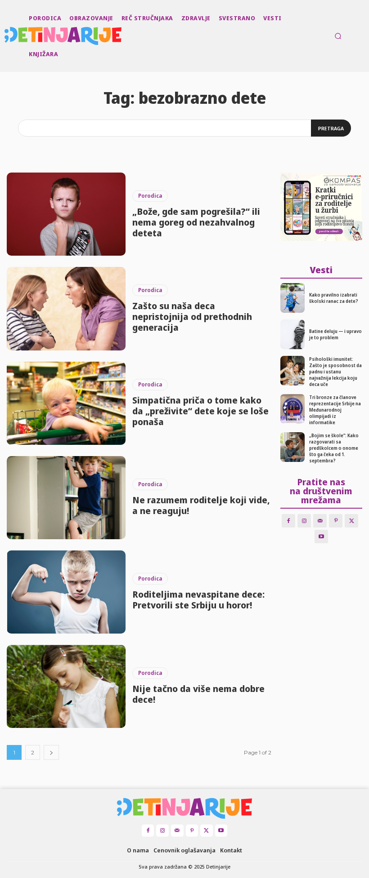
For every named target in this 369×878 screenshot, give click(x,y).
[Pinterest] (335, 521)
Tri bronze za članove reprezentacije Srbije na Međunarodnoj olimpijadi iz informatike (335, 410)
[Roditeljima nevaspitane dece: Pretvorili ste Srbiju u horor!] (66, 592)
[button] (338, 36)
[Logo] (5, 36)
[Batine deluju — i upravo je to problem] (292, 334)
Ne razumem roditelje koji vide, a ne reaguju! (201, 505)
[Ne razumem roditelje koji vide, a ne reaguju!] (66, 497)
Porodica (150, 196)
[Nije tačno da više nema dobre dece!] (66, 686)
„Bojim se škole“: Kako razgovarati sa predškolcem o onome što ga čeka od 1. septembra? (334, 448)
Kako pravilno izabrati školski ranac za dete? (333, 298)
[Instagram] (304, 521)
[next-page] (51, 752)
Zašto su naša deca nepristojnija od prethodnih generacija (192, 316)
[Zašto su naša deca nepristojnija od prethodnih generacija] (66, 308)
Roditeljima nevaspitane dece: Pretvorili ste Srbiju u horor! (198, 599)
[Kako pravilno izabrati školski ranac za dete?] (292, 298)
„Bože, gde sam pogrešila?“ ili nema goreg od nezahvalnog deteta (196, 222)
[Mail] (320, 521)
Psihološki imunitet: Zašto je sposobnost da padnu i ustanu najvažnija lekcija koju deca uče (335, 371)
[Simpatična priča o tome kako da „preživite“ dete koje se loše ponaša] (66, 403)
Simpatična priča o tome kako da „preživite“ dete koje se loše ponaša (200, 411)
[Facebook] (288, 521)
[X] (351, 521)
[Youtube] (321, 536)
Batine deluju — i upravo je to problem (335, 334)
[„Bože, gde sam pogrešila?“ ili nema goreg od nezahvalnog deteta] (66, 214)
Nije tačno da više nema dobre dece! (198, 694)
